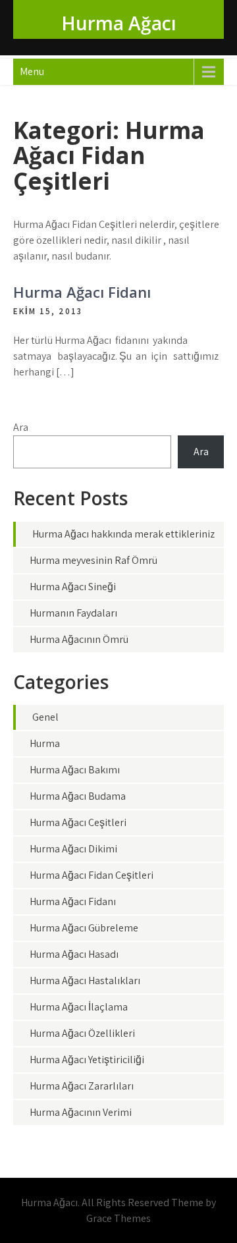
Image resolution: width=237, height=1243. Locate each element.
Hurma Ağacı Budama (78, 796)
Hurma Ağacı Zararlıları (82, 1086)
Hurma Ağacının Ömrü (79, 639)
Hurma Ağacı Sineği (73, 587)
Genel (45, 717)
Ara (20, 427)
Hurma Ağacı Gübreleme (84, 928)
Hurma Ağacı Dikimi (73, 849)
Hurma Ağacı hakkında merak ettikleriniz (123, 534)
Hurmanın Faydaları (73, 613)
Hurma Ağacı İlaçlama (79, 1007)
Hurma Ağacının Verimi (81, 1112)
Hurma (45, 743)
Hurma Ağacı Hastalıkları (85, 980)
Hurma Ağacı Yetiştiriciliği (87, 1059)
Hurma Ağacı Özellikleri (82, 1033)
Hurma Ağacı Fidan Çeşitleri (91, 875)
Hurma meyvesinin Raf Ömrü (93, 560)
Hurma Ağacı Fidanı (82, 292)
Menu (32, 71)
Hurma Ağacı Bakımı (75, 770)
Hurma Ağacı (118, 23)
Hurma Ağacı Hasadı (74, 954)
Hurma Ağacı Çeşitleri (78, 822)
